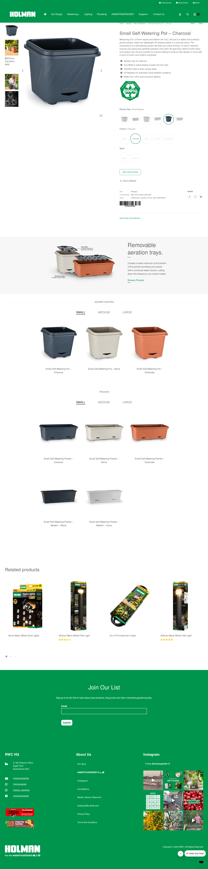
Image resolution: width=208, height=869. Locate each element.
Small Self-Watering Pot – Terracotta (149, 370)
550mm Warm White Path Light (176, 635)
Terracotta (168, 138)
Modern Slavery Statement (89, 797)
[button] (128, 180)
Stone (158, 138)
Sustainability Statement (88, 805)
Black (124, 138)
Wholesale (183, 3)
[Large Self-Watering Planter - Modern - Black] (135, 119)
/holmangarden (20, 784)
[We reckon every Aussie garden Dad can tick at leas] (153, 800)
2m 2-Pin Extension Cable (123, 635)
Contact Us (158, 14)
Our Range (56, 14)
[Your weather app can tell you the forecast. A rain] (193, 820)
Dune (146, 138)
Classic (124, 158)
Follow (156, 763)
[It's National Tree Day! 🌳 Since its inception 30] (173, 820)
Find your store (130, 172)
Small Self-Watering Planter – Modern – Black (58, 523)
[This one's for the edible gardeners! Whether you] (193, 800)
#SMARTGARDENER (122, 14)
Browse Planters (136, 280)
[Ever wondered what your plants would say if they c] (153, 780)
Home (122, 23)
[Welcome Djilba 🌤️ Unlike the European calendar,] (153, 820)
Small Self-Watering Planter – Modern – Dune (104, 523)
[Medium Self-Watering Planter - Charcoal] (157, 119)
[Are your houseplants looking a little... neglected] (193, 780)
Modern (135, 158)
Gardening (72, 14)
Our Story (81, 763)
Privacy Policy (83, 813)
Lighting (88, 14)
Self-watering (159, 198)
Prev (193, 23)
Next (201, 23)
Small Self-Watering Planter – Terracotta (149, 460)
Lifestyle (128, 23)
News (197, 3)
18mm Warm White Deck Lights (23, 635)
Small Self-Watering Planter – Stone (104, 460)
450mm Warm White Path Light (74, 635)
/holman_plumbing (21, 790)
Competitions (83, 789)
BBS (132, 194)
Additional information (130, 218)
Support (143, 14)
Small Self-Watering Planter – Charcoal (58, 460)
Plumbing (102, 14)
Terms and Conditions (87, 822)
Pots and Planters (140, 23)
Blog (89, 772)
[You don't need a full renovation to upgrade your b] (173, 800)
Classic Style (146, 198)
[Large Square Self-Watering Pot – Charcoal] (124, 119)
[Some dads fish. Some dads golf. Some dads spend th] (173, 780)
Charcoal (135, 198)
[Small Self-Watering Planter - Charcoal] (179, 119)
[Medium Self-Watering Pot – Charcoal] (146, 119)
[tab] (130, 219)
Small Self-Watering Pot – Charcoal (58, 370)
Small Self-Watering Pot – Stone (104, 368)
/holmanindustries (21, 778)
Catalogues (166, 3)
